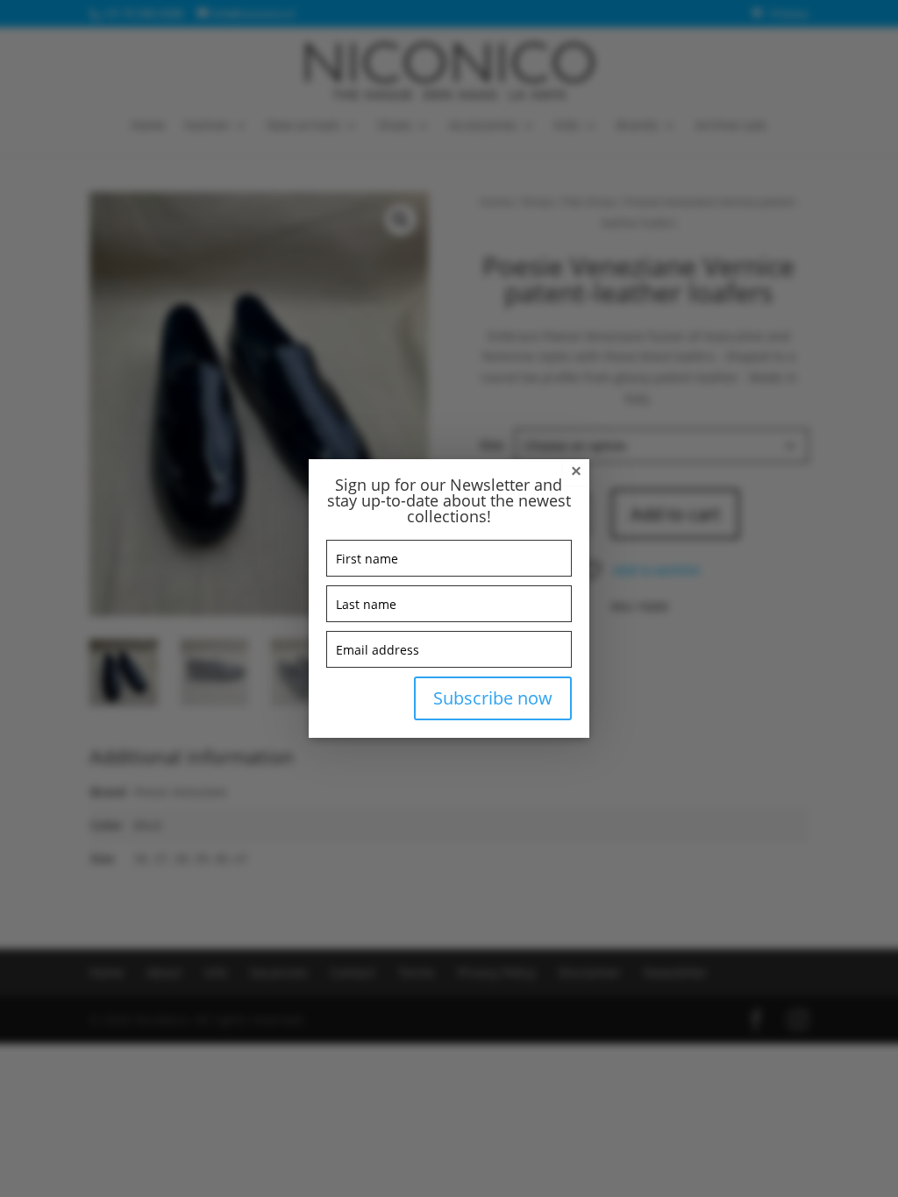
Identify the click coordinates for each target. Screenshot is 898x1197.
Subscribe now (492, 698)
